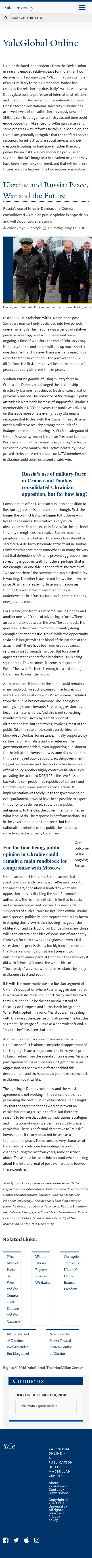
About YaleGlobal (57, 1484)
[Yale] (9, 1447)
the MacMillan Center (59, 1471)
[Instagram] (38, 1540)
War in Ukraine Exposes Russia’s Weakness (42, 1269)
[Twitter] (17, 1540)
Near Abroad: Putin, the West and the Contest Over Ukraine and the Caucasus (14, 1289)
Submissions (58, 1493)
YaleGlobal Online (40, 43)
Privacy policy (54, 1518)
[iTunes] (27, 1540)
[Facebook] (6, 1540)
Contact (55, 1490)
